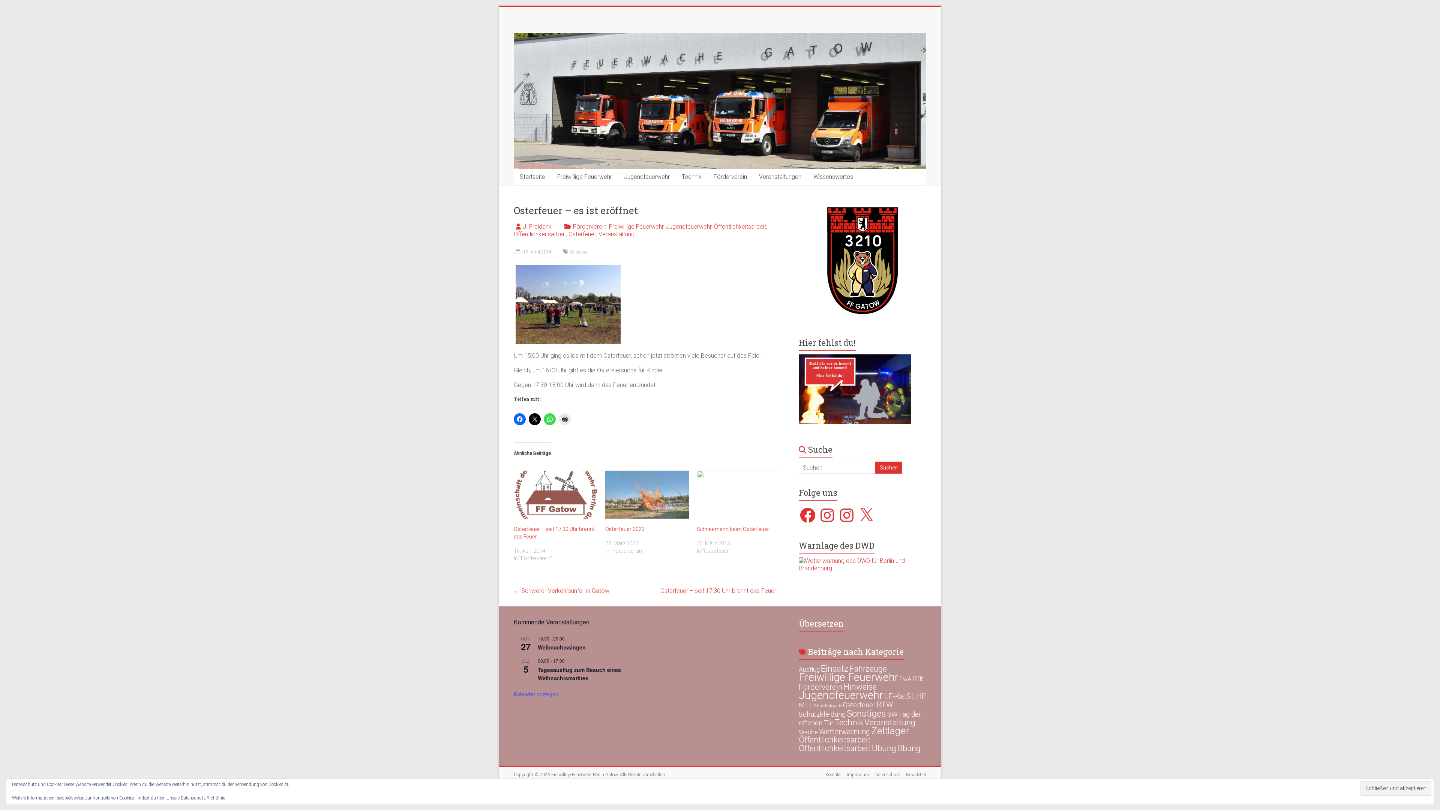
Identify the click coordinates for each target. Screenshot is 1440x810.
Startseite (532, 176)
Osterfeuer (582, 234)
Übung (884, 748)
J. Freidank (537, 226)
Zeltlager (890, 730)
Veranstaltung (616, 234)
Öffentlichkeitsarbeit (740, 226)
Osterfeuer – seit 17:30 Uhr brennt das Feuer (722, 590)
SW (892, 714)
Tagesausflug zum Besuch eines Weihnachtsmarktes (579, 674)
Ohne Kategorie (828, 706)
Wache (808, 732)
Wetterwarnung (844, 731)
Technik (692, 176)
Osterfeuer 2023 (625, 529)
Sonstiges (866, 713)
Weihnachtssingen (562, 647)
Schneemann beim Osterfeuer (733, 529)
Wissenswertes (833, 176)
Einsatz (835, 668)
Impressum (858, 774)
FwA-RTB (912, 678)
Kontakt (833, 774)
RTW (885, 704)
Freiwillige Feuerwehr (584, 176)
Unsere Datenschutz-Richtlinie (195, 798)
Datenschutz (887, 774)
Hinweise (860, 687)
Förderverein (730, 176)
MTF (806, 705)
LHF (919, 696)
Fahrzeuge (868, 669)
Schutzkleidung (822, 714)
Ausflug (809, 669)
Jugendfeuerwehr (647, 176)
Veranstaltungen (780, 176)
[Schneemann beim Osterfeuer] (739, 495)
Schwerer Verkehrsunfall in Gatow (561, 590)
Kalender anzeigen (536, 694)
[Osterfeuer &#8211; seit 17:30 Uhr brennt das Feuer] (556, 495)
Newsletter (916, 774)
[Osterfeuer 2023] (647, 495)
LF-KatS (897, 696)
